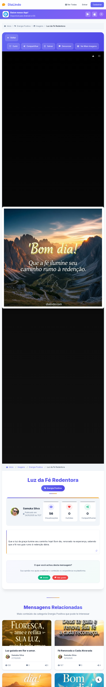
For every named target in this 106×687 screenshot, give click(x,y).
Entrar (84, 4)
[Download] (93, 56)
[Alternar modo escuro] (98, 679)
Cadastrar (97, 4)
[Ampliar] (99, 56)
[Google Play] (87, 14)
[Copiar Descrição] (96, 551)
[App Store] (94, 14)
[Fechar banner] (101, 14)
